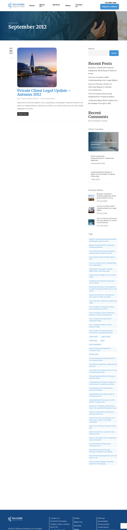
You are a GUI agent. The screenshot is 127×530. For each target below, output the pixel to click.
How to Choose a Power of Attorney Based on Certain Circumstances (100, 87)
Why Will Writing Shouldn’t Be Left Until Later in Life (103, 457)
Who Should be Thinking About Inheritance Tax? (100, 445)
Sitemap (101, 518)
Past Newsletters (48, 99)
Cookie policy (103, 527)
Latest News (93, 336)
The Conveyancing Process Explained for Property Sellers (101, 95)
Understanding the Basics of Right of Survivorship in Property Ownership (102, 383)
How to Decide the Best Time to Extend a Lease (100, 326)
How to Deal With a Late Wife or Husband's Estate (100, 320)
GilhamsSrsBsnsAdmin (29, 99)
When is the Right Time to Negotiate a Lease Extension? (102, 439)
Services (77, 526)
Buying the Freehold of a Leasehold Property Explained (101, 246)
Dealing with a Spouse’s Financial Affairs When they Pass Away (100, 270)
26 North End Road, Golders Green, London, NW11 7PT (60, 524)
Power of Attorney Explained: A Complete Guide (100, 349)
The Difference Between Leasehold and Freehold (102, 365)
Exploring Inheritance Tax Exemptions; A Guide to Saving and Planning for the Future (103, 289)
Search (91, 49)
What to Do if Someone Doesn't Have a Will (102, 427)
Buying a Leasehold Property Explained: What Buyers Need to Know (102, 71)
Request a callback (109, 7)
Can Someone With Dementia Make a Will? (102, 258)
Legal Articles (105, 336)
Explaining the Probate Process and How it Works (101, 282)
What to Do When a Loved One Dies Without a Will (101, 433)
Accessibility (103, 521)
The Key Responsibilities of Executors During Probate (102, 377)
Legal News (93, 340)
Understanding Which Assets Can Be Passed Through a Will (103, 101)
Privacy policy (103, 524)
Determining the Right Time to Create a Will (102, 276)
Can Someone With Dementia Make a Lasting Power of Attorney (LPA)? (102, 252)
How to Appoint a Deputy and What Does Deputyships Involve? (101, 308)
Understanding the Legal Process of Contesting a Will (101, 395)
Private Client (93, 354)
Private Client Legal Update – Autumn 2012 (44, 92)
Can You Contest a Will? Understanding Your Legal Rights (103, 78)
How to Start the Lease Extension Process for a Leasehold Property (101, 332)
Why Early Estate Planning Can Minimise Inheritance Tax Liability (100, 451)
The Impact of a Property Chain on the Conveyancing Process (102, 371)
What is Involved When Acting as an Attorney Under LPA (101, 413)
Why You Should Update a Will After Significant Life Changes (101, 463)
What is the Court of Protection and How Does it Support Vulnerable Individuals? (101, 420)
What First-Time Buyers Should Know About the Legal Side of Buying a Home (102, 407)
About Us (78, 522)
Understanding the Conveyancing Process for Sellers (100, 389)
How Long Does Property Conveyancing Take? (102, 302)
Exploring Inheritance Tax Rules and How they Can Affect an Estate (101, 296)
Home (76, 518)
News (102, 340)
